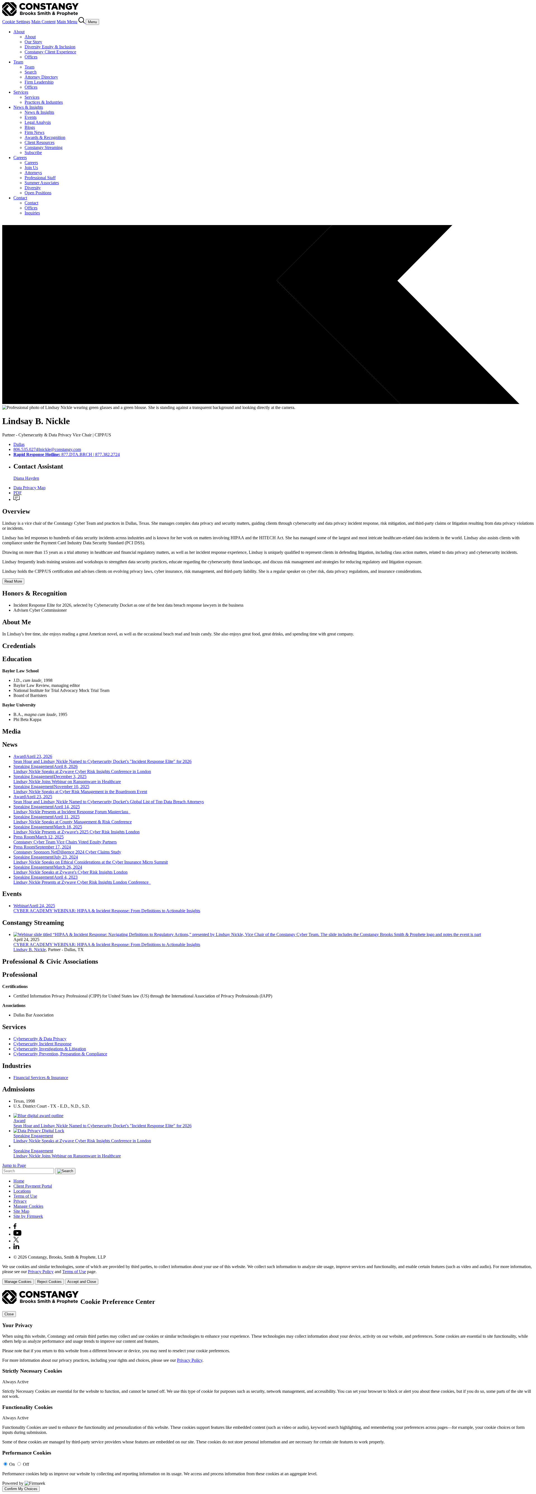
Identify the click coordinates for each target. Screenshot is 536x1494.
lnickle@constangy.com (60, 449)
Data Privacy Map (29, 487)
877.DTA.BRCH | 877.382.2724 (66, 454)
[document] (268, 1391)
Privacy (20, 1201)
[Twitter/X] (16, 1240)
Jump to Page (14, 1165)
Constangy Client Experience (50, 51)
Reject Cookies (49, 1282)
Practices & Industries (44, 102)
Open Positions (38, 192)
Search (31, 72)
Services (20, 92)
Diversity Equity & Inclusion (50, 46)
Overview (16, 511)
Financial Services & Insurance (40, 1077)
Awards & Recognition (45, 137)
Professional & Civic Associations (50, 961)
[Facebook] (14, 1227)
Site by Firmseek (28, 1216)
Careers (20, 157)
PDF (17, 492)
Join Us (31, 167)
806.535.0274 (25, 449)
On (12, 1464)
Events (31, 117)
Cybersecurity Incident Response (42, 1043)
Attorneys (33, 172)
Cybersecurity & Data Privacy (39, 1038)
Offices (31, 57)
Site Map (21, 1211)
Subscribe (33, 152)
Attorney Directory (41, 77)
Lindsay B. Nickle (29, 949)
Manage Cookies (28, 1206)
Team (18, 62)
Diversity (33, 187)
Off (26, 1464)
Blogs (30, 127)
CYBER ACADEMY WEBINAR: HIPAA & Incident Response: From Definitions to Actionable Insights (106, 944)
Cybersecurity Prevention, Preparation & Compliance (60, 1053)
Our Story (33, 41)
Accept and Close (81, 1282)
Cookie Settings (16, 21)
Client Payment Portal (32, 1186)
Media (11, 731)
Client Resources (39, 142)
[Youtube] (17, 1234)
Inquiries (32, 213)
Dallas (19, 444)
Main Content (43, 21)
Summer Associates (42, 182)
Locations (22, 1191)
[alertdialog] (268, 1391)
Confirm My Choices (20, 1489)
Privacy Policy (41, 1271)
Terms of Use (25, 1196)
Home (18, 1181)
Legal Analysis (38, 122)
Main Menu (67, 21)
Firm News (34, 132)
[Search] (82, 21)
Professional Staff (40, 177)
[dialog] (268, 1274)
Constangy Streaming (44, 147)
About (19, 31)
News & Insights (28, 107)
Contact (20, 197)
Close (9, 1314)
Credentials (18, 645)
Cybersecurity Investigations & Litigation (49, 1048)
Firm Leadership (39, 82)
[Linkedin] (16, 1247)
